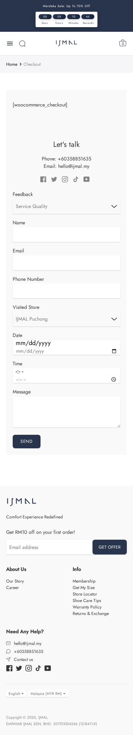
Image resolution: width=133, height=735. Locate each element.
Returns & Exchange (91, 613)
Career (12, 587)
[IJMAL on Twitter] (54, 178)
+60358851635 (74, 158)
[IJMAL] (66, 43)
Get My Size (84, 587)
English (14, 693)
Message (22, 392)
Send (26, 441)
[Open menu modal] (10, 43)
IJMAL (42, 717)
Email (18, 251)
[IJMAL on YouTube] (87, 178)
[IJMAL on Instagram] (65, 178)
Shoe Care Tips (87, 600)
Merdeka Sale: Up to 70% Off (66, 6)
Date (17, 335)
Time (17, 364)
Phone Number (28, 279)
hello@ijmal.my (73, 166)
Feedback (23, 194)
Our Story (15, 581)
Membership (84, 581)
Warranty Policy (87, 607)
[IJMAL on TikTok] (76, 178)
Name (19, 223)
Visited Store (26, 307)
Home (11, 64)
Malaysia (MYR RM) (46, 693)
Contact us (23, 659)
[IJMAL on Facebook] (43, 178)
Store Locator (85, 594)
